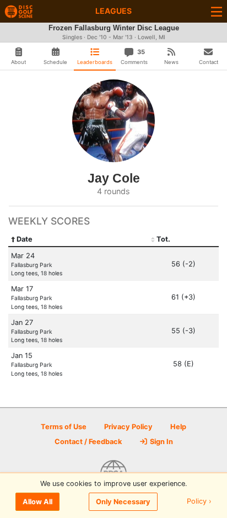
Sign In (160, 441)
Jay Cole (114, 178)
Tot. (163, 239)
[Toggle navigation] (216, 11)
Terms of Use (64, 427)
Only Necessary (123, 502)
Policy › (199, 501)
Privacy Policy (128, 427)
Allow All (37, 502)
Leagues (113, 10)
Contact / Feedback (88, 441)
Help (178, 427)
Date (25, 239)
